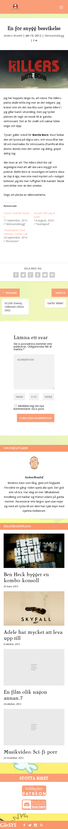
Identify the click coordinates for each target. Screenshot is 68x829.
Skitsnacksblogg (54, 35)
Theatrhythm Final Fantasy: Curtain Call (15, 232)
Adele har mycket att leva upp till (33, 635)
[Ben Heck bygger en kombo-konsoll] (34, 551)
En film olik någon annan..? (25, 695)
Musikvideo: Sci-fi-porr (30, 752)
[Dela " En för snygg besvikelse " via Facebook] (16, 275)
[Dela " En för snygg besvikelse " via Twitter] (23, 275)
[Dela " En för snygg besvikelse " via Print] (52, 275)
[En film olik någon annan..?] (34, 667)
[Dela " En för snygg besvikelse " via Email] (45, 275)
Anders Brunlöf (13, 35)
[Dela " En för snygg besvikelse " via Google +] (30, 275)
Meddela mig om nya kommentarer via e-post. (29, 407)
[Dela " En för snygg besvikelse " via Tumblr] (37, 275)
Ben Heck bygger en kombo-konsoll (26, 577)
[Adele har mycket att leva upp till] (34, 608)
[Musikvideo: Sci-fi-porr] (34, 727)
